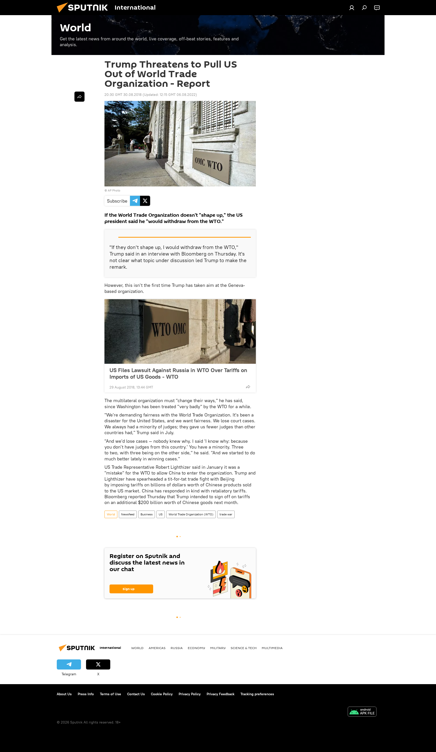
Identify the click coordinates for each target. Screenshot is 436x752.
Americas (157, 648)
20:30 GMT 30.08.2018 (123, 94)
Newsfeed (127, 514)
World (111, 514)
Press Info (86, 694)
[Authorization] (352, 8)
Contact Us (136, 694)
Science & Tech (244, 648)
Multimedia (272, 648)
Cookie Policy (162, 694)
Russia (177, 648)
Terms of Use (110, 694)
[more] (248, 387)
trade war (226, 514)
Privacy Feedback (220, 694)
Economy (196, 648)
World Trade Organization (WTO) (191, 514)
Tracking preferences (257, 694)
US (160, 514)
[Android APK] (362, 712)
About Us (64, 694)
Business (147, 514)
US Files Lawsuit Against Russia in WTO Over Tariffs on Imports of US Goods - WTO (178, 373)
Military (218, 648)
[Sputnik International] (84, 14)
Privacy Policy (190, 694)
